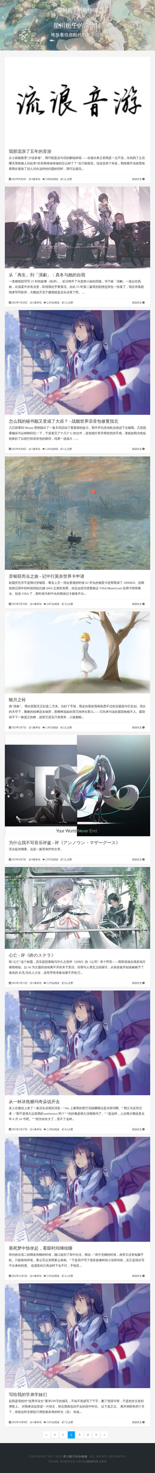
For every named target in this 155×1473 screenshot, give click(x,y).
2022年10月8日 (19, 1422)
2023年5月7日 (18, 727)
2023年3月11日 (19, 983)
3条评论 (37, 1422)
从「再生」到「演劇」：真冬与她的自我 (47, 274)
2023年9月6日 (18, 179)
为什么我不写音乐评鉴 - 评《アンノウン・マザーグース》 (64, 842)
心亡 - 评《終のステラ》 (32, 955)
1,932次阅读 (52, 1275)
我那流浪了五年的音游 (30, 151)
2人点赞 (67, 727)
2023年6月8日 (18, 449)
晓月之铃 (17, 699)
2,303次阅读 (52, 302)
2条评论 (37, 302)
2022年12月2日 (19, 1275)
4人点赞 (68, 1129)
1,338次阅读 (52, 1129)
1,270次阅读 (52, 983)
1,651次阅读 (52, 1422)
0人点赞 (68, 983)
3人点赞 (67, 179)
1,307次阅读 (51, 727)
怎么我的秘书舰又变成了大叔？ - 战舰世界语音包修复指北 (63, 421)
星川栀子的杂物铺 (77, 10)
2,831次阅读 (52, 604)
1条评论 (35, 449)
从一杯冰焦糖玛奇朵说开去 (34, 1101)
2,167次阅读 (51, 859)
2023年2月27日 (19, 1129)
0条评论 (35, 859)
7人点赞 (68, 1422)
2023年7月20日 (19, 302)
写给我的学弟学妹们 (28, 1394)
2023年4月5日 (18, 859)
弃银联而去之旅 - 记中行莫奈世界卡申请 (46, 576)
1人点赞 (68, 302)
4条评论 (35, 179)
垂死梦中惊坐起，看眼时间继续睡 (40, 1248)
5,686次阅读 (51, 179)
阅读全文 (137, 179)
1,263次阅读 (51, 449)
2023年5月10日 (19, 604)
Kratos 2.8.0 (96, 1461)
